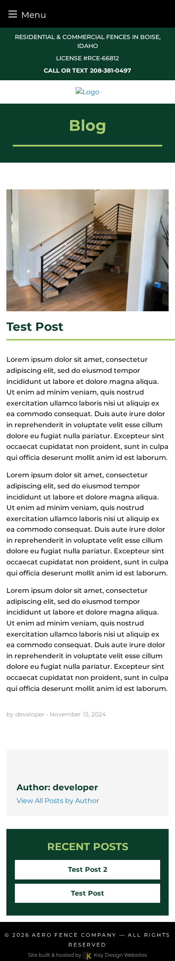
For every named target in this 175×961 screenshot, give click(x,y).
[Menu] (12, 13)
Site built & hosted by (87, 955)
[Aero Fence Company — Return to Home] (87, 91)
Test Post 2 (87, 869)
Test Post (87, 893)
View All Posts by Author (58, 801)
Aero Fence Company (74, 935)
